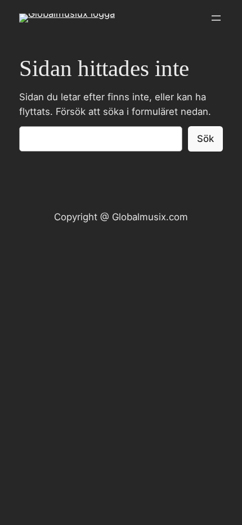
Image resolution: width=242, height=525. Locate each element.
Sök (205, 138)
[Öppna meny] (216, 18)
